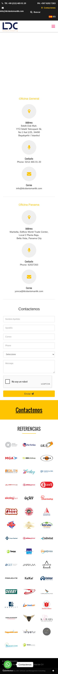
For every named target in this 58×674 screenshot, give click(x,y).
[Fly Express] (47, 551)
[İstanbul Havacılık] (47, 511)
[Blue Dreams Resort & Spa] (47, 618)
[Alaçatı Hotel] (11, 645)
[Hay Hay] (29, 551)
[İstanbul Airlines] (47, 605)
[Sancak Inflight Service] (11, 551)
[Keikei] (29, 578)
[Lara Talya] (29, 565)
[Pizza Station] (11, 525)
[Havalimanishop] (11, 618)
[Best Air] (29, 605)
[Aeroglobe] (47, 471)
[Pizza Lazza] (11, 511)
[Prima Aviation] (47, 458)
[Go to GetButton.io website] (8, 671)
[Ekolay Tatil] (11, 498)
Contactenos (49, 8)
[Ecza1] (47, 485)
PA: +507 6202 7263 (46, 3)
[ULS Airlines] (47, 445)
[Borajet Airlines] (11, 605)
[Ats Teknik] (11, 485)
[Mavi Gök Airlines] (11, 458)
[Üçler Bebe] (29, 498)
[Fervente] (11, 578)
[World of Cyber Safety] (29, 618)
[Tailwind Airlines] (47, 538)
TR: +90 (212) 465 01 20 (15, 3)
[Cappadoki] (11, 631)
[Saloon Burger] (29, 511)
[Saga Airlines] (29, 591)
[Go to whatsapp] (8, 665)
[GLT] (11, 565)
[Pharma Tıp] (47, 498)
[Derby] (11, 591)
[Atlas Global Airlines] (29, 485)
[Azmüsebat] (47, 578)
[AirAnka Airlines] (29, 445)
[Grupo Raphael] (11, 538)
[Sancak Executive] (29, 645)
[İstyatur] (29, 631)
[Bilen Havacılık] (11, 471)
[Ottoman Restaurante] (29, 525)
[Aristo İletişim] (47, 565)
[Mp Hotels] (47, 631)
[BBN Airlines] (29, 458)
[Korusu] (47, 525)
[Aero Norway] (11, 445)
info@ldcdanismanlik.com (12, 11)
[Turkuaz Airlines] (47, 591)
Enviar (27, 393)
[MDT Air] (29, 471)
